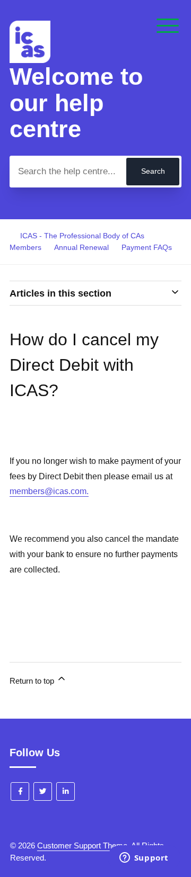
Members (25, 247)
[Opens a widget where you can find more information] (143, 858)
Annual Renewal (81, 247)
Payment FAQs (146, 247)
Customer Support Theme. (83, 845)
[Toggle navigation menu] (167, 26)
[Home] (30, 60)
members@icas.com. (49, 491)
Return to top (33, 680)
